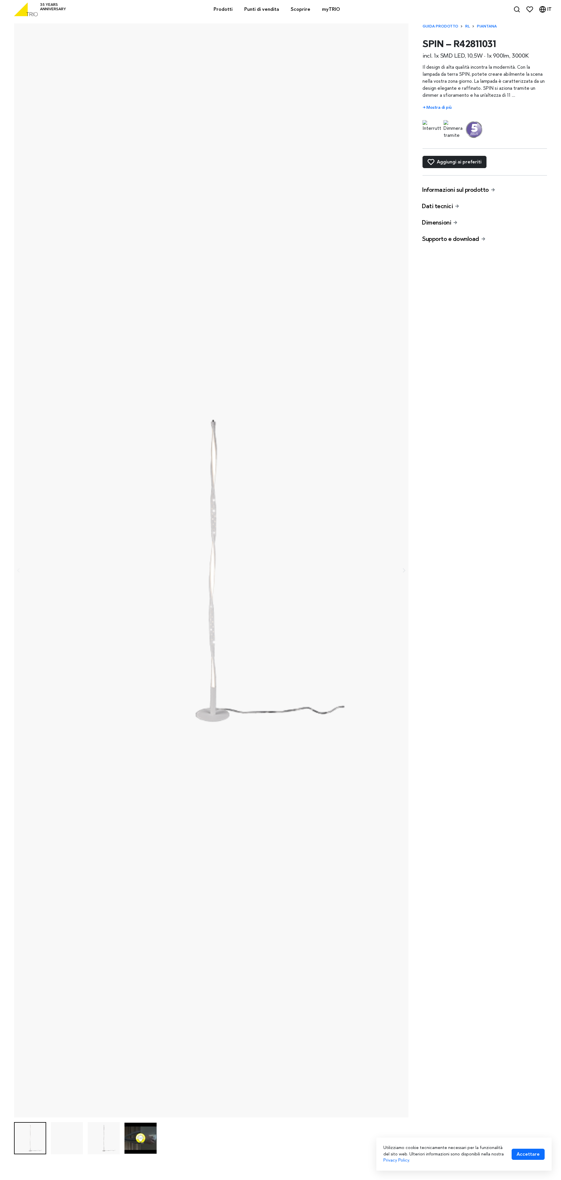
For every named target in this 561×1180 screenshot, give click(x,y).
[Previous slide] (18, 570)
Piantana (487, 26)
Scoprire (300, 9)
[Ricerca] (517, 9)
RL (467, 26)
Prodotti (223, 9)
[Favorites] (529, 9)
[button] (30, 1138)
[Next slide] (403, 570)
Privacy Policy (396, 1160)
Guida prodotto (440, 26)
